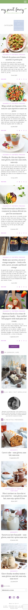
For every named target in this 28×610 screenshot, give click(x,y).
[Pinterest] (18, 597)
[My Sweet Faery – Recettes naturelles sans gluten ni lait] (14, 11)
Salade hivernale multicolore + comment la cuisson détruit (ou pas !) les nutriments (14, 211)
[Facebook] (10, 597)
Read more (3, 79)
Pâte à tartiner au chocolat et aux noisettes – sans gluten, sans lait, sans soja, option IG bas (14, 496)
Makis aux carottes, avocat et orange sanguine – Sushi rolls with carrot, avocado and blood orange (14, 263)
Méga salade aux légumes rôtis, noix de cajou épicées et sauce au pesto (14, 108)
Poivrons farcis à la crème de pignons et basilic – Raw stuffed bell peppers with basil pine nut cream (14, 317)
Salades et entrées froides (14, 54)
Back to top (13, 603)
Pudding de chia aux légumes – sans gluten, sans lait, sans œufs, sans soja (14, 160)
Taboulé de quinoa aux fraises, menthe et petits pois (14, 58)
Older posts (14, 346)
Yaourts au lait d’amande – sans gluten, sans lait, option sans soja (14, 536)
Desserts (14, 450)
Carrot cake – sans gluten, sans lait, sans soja (14, 454)
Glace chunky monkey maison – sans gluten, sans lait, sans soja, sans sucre (14, 576)
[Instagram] (14, 597)
